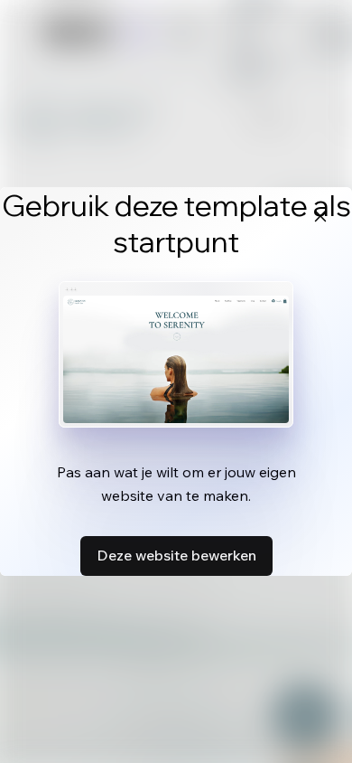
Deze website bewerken (176, 555)
